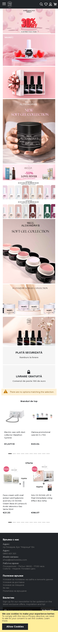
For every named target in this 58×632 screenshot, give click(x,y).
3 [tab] (18, 453)
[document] (29, 621)
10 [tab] (48, 453)
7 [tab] (35, 453)
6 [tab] (31, 453)
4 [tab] (22, 453)
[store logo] (9, 4)
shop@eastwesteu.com (15, 560)
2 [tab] (14, 453)
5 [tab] (27, 453)
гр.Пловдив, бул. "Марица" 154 (18, 547)
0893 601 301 (9, 553)
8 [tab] (39, 453)
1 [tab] (10, 453)
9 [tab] (43, 453)
